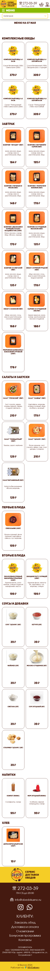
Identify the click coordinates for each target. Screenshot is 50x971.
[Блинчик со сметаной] (13, 259)
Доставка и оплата (25, 927)
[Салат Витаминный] (13, 471)
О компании (25, 931)
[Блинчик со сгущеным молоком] (37, 218)
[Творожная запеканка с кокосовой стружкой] (13, 341)
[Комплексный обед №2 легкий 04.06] (37, 89)
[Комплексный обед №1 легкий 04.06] (37, 50)
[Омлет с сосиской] (13, 300)
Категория (8, 16)
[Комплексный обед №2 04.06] (13, 89)
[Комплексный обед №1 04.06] (13, 50)
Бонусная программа (25, 935)
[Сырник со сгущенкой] (37, 300)
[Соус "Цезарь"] (13, 615)
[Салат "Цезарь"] (37, 430)
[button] (25, 10)
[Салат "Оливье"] (37, 389)
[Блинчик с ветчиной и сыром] (37, 136)
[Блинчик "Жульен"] (13, 136)
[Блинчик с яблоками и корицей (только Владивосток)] (13, 218)
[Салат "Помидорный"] (13, 430)
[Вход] (47, 4)
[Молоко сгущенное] (36, 656)
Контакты (25, 940)
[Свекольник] (13, 519)
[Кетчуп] (36, 615)
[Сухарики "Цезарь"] (13, 738)
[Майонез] (13, 656)
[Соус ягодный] (36, 697)
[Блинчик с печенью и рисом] (13, 177)
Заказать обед (25, 922)
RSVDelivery (33, 967)
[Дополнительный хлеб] (13, 835)
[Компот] (13, 787)
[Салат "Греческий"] (13, 389)
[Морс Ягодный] (36, 787)
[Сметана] (13, 697)
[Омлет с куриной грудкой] (37, 259)
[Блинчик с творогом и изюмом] (37, 177)
